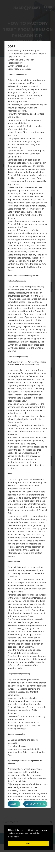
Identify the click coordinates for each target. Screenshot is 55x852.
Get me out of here (35, 804)
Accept (14, 804)
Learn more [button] (13, 837)
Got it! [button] (28, 843)
